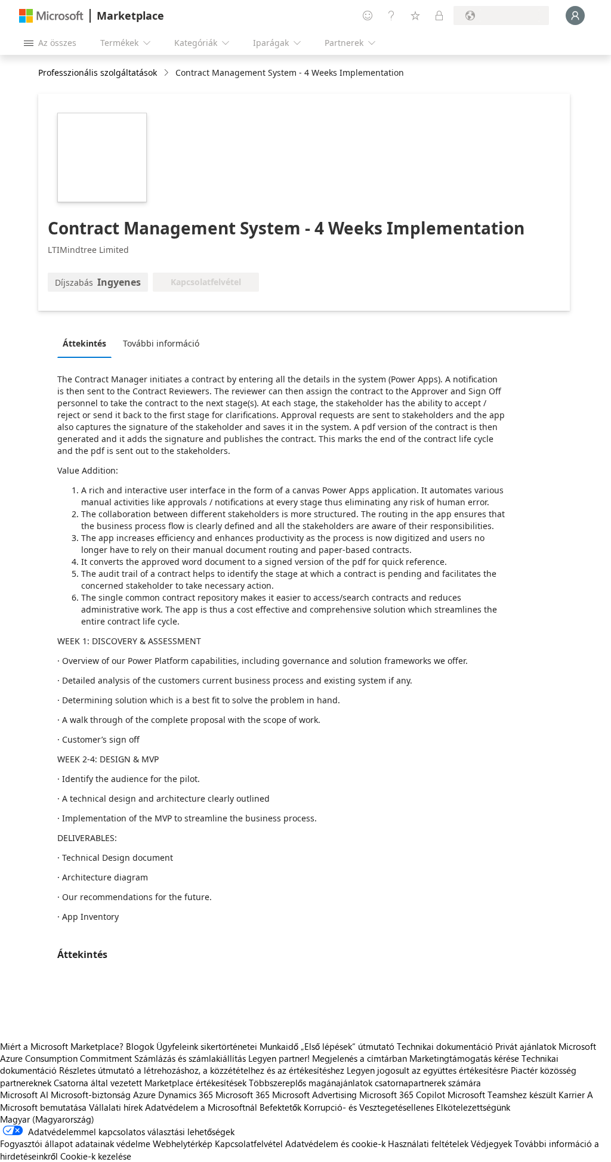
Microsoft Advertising (314, 1095)
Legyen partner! (279, 1058)
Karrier (571, 1095)
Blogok (140, 1046)
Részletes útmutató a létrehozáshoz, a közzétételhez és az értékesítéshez (201, 1070)
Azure (144, 1095)
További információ (161, 343)
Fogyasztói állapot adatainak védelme (75, 1143)
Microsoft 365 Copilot (402, 1095)
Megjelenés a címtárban (359, 1058)
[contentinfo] (167, 73)
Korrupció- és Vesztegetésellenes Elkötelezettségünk (407, 1107)
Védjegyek (491, 1143)
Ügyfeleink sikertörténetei (206, 1046)
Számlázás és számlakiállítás (190, 1058)
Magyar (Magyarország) (47, 1119)
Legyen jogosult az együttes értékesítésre (427, 1070)
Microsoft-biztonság (91, 1095)
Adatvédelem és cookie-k (335, 1143)
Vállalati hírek (116, 1107)
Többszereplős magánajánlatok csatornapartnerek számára (365, 1083)
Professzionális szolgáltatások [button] (97, 72)
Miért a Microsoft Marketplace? (62, 1046)
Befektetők (280, 1107)
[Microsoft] (51, 16)
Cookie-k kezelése (95, 1156)
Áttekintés (84, 343)
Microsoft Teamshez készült (502, 1095)
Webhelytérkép (182, 1143)
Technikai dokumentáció (445, 1046)
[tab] (87, 343)
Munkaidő (279, 1046)
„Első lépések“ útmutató (347, 1046)
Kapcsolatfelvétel (249, 1143)
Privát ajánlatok (525, 1046)
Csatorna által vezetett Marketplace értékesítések (150, 1083)
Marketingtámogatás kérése (464, 1058)
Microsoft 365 (242, 1095)
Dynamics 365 (185, 1095)
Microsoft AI (24, 1095)
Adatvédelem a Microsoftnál (201, 1107)
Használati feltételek (428, 1143)
